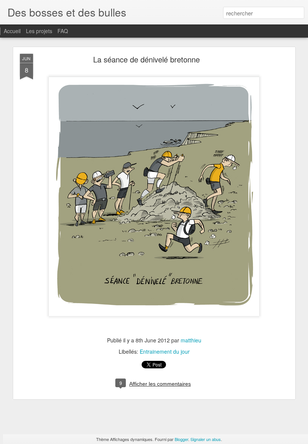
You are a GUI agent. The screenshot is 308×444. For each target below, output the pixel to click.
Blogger (181, 439)
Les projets (39, 31)
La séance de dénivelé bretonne (146, 59)
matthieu (191, 340)
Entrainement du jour (165, 351)
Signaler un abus (205, 439)
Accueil (12, 31)
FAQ (62, 31)
